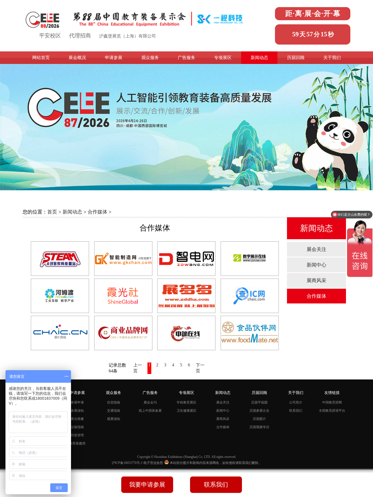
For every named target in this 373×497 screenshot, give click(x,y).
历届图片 (259, 419)
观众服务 (150, 57)
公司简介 (295, 402)
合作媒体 (97, 212)
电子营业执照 (153, 463)
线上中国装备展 (150, 411)
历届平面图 (259, 402)
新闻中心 (316, 265)
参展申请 (77, 402)
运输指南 (77, 427)
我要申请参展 (147, 484)
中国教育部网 (332, 402)
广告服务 (186, 57)
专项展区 (223, 57)
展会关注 (316, 249)
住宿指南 (113, 402)
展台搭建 (77, 419)
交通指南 (113, 411)
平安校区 (50, 36)
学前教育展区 (186, 402)
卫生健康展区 (186, 411)
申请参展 (113, 57)
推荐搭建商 (77, 443)
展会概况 (77, 57)
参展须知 (77, 411)
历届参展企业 (259, 411)
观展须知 (113, 419)
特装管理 (77, 435)
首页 (52, 212)
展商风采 (316, 280)
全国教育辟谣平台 (332, 411)
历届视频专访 (259, 427)
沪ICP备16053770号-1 (127, 463)
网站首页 (41, 57)
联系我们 (295, 411)
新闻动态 (259, 57)
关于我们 (332, 57)
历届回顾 (295, 57)
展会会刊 (150, 402)
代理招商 (80, 36)
